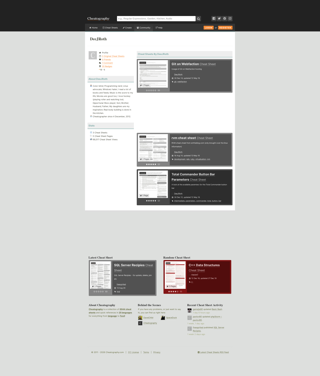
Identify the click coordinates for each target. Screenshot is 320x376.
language (112, 316)
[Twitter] (219, 18)
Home (94, 27)
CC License (133, 352)
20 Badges (107, 66)
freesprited (121, 284)
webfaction (182, 82)
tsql (118, 291)
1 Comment (107, 63)
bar (219, 201)
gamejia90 (198, 309)
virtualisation (200, 159)
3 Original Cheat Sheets (113, 56)
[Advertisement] (160, 6)
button (215, 201)
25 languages (125, 312)
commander (201, 201)
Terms (146, 352)
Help (160, 27)
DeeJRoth (178, 74)
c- (192, 282)
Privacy (156, 352)
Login (208, 27)
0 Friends (106, 59)
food (122, 316)
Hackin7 (194, 275)
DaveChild (148, 317)
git (175, 82)
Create (128, 27)
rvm (208, 159)
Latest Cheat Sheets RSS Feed (214, 352)
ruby (192, 159)
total (209, 201)
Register (225, 27)
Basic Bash (217, 309)
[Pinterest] (224, 18)
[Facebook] (213, 18)
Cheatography (96, 309)
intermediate (179, 201)
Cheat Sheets (111, 27)
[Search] (198, 18)
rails (188, 159)
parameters (190, 201)
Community (144, 27)
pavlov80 (197, 316)
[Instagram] (230, 18)
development (179, 159)
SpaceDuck (171, 317)
